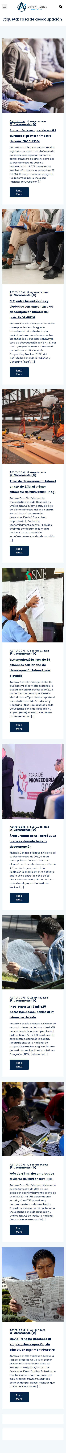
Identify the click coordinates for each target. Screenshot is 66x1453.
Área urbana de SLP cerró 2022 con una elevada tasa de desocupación (33, 841)
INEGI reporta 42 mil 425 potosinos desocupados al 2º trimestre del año (32, 1012)
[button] (4, 6)
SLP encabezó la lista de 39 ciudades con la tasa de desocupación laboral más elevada (30, 668)
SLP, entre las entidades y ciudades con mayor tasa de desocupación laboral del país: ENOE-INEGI (31, 309)
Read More (19, 192)
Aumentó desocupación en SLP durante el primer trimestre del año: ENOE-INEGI (33, 135)
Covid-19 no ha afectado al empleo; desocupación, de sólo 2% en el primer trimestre (32, 1344)
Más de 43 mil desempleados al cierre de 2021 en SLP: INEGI (32, 1176)
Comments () (24, 124)
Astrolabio (17, 121)
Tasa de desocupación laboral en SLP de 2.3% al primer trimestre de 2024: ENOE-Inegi (33, 486)
